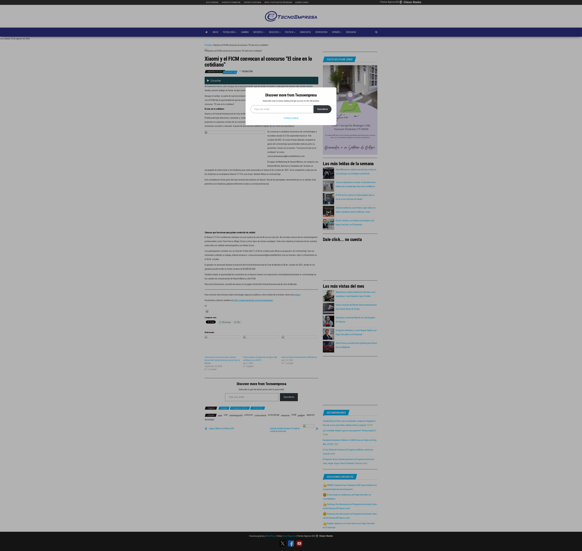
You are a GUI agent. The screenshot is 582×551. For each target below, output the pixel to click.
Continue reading (291, 118)
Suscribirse (322, 109)
